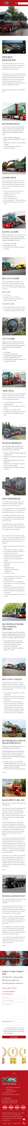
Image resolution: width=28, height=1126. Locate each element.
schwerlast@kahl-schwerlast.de (12, 1094)
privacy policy (17, 1028)
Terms (9, 1123)
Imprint (4, 1123)
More (3, 772)
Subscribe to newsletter (9, 1101)
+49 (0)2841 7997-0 (8, 1092)
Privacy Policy (16, 1123)
